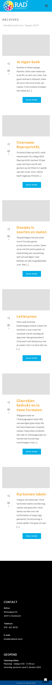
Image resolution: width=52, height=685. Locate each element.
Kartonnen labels (31, 494)
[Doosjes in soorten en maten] (26, 210)
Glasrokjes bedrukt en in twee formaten (29, 405)
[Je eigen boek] (26, 45)
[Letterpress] (26, 299)
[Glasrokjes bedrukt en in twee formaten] (26, 384)
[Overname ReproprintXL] (26, 125)
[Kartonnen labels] (26, 477)
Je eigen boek (28, 62)
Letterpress (27, 316)
